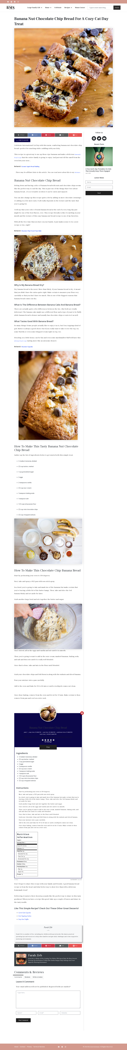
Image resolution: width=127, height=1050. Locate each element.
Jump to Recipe (23, 140)
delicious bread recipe (20, 341)
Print (48, 747)
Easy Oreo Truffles (23, 919)
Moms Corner (80, 8)
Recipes (67, 8)
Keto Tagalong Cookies (24, 916)
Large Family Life (33, 8)
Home (47, 8)
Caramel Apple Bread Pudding (30, 166)
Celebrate (57, 8)
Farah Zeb (48, 927)
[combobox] (100, 8)
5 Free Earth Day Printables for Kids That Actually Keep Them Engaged (98, 170)
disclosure (77, 172)
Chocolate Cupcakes (27, 347)
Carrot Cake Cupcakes (24, 913)
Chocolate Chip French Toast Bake (31, 231)
